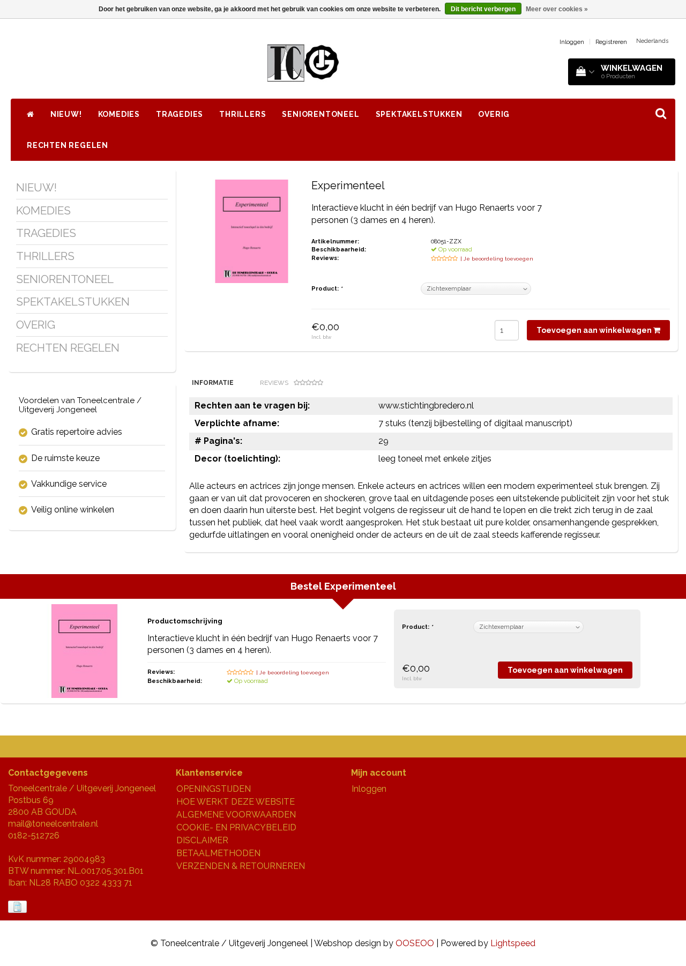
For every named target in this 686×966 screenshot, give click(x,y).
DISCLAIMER (202, 840)
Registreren (611, 42)
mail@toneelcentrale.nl (53, 824)
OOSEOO (415, 943)
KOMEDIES (119, 114)
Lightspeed (512, 943)
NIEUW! (66, 114)
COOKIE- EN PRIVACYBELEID (236, 827)
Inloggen (572, 42)
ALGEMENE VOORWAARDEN (236, 814)
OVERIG (494, 114)
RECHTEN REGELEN (67, 145)
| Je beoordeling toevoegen (496, 259)
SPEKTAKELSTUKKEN (419, 114)
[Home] (30, 114)
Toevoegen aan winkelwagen (594, 330)
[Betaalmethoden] (18, 907)
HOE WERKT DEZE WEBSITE (235, 802)
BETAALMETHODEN (218, 853)
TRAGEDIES (179, 114)
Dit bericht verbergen (483, 9)
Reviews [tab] (274, 383)
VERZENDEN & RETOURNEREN (240, 866)
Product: (326, 288)
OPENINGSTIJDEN (213, 789)
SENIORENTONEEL (320, 114)
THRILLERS (242, 114)
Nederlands (652, 41)
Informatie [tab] (213, 383)
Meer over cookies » (557, 9)
